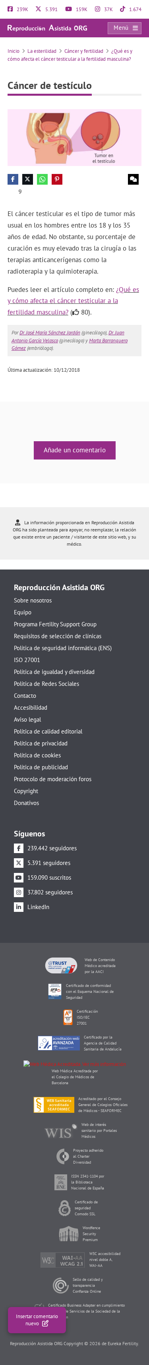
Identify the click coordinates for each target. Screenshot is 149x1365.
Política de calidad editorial (48, 731)
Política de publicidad (41, 767)
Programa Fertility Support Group (55, 624)
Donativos (26, 803)
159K (81, 9)
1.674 (134, 9)
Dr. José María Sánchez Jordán (49, 332)
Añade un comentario (75, 450)
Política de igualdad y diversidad (54, 672)
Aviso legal (27, 719)
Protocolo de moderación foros (52, 779)
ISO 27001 (27, 660)
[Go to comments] (133, 179)
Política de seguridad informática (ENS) (63, 648)
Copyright (26, 791)
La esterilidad (41, 51)
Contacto (25, 696)
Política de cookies (37, 755)
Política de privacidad (41, 743)
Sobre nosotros (33, 600)
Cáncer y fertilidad (83, 51)
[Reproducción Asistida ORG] (47, 27)
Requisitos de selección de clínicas (57, 636)
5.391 (51, 9)
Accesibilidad (30, 707)
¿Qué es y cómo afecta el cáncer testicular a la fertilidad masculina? (73, 301)
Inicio (13, 51)
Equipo (22, 612)
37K (108, 9)
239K (21, 9)
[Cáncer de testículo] (75, 137)
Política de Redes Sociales (46, 684)
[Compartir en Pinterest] (57, 179)
